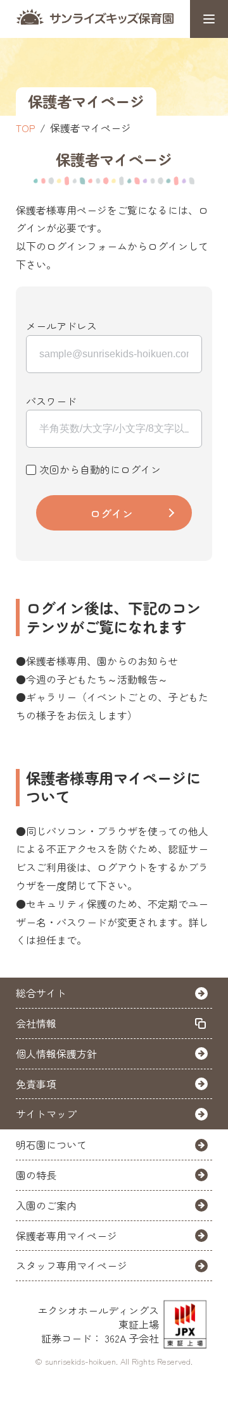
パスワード (51, 400)
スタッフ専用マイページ (71, 1265)
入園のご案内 (46, 1205)
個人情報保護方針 (56, 1053)
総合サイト (41, 992)
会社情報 (36, 1023)
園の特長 (36, 1174)
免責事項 (36, 1083)
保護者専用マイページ (66, 1235)
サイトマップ (46, 1113)
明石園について (51, 1144)
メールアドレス (61, 325)
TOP (25, 127)
